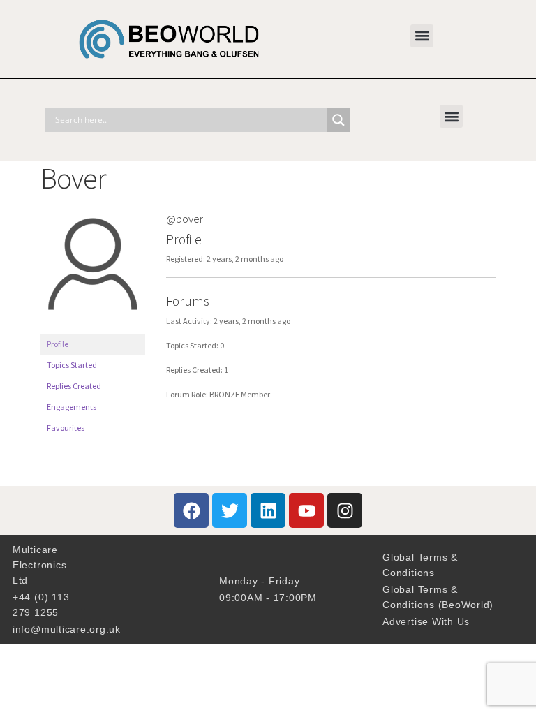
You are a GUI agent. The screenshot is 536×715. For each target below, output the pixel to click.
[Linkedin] (268, 510)
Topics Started (72, 365)
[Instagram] (344, 510)
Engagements (71, 406)
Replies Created (74, 386)
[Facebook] (191, 510)
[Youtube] (306, 510)
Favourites (65, 427)
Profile (57, 344)
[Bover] (92, 327)
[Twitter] (229, 510)
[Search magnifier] (338, 120)
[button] (421, 35)
